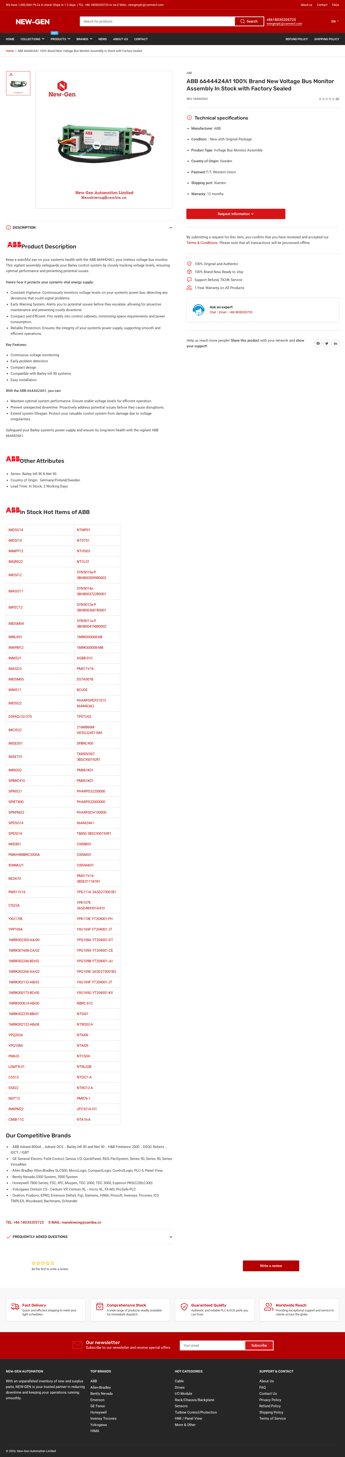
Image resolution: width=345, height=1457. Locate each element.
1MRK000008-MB (90, 647)
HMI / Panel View (188, 1418)
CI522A (14, 905)
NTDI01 (82, 1014)
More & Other (185, 1425)
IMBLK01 (15, 637)
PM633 (13, 1056)
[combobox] (172, 21)
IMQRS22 (15, 562)
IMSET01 (15, 757)
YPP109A (15, 929)
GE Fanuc (97, 1406)
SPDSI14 (15, 833)
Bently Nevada (101, 1393)
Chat (213, 312)
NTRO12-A (85, 1088)
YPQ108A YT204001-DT (95, 940)
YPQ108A (15, 1045)
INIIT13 (14, 1098)
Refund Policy (297, 39)
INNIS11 (14, 690)
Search (252, 21)
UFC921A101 (87, 1109)
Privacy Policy (270, 1400)
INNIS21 (14, 658)
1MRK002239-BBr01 (23, 1014)
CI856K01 (84, 855)
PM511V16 (85, 669)
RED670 (14, 879)
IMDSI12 (15, 575)
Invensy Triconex (103, 1418)
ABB (189, 73)
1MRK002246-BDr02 (23, 961)
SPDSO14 (15, 823)
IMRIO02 (15, 770)
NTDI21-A (84, 1077)
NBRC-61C (85, 1003)
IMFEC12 (15, 607)
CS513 (13, 1077)
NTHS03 (83, 551)
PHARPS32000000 (91, 802)
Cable (179, 1381)
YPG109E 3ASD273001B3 (96, 972)
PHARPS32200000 (91, 791)
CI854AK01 (85, 865)
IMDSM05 (16, 679)
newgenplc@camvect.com (284, 23)
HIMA (94, 1431)
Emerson (97, 1400)
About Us (120, 39)
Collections (30, 39)
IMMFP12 (15, 551)
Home (10, 39)
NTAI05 (82, 1045)
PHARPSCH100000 (91, 812)
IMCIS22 (15, 730)
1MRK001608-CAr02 (23, 950)
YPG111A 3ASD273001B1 (96, 892)
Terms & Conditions (202, 243)
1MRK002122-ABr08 (23, 1024)
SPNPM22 (16, 812)
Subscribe (259, 1345)
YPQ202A (15, 1035)
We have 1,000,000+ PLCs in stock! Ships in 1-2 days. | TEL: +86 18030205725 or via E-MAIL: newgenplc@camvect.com (85, 5)
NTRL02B (84, 1067)
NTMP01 (83, 530)
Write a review (271, 1266)
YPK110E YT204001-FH (95, 919)
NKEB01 (14, 844)
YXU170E (15, 919)
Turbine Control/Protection (196, 1412)
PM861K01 (85, 770)
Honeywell (98, 1412)
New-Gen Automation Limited (36, 1451)
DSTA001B (85, 679)
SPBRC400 (85, 743)
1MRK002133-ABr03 (23, 982)
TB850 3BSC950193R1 (94, 833)
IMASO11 (15, 591)
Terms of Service (272, 1418)
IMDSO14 (15, 530)
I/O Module (183, 1393)
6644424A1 (85, 823)
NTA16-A (84, 1119)
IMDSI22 (15, 703)
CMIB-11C (16, 1119)
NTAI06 (82, 1035)
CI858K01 (84, 844)
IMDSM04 (16, 624)
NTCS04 (83, 1056)
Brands (82, 39)
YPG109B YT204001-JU (95, 961)
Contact (322, 5)
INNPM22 (15, 1109)
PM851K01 (85, 781)
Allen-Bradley (100, 1387)
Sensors (181, 1406)
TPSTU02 (84, 717)
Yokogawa (98, 1425)
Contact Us (268, 1393)
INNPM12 (15, 647)
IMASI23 (15, 669)
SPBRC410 (16, 781)
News (103, 39)
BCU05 (82, 690)
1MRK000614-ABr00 (23, 1003)
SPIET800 (15, 802)
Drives (180, 1387)
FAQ (262, 1387)
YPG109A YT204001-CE (95, 950)
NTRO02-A (85, 1024)
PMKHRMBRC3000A (24, 855)
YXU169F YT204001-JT (94, 929)
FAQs (335, 5)
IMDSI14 (15, 540)
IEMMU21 (16, 865)
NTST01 (83, 540)
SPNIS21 (15, 791)
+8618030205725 (240, 312)
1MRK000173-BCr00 (23, 993)
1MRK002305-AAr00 (23, 940)
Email (223, 312)
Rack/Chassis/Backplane (194, 1400)
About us (306, 5)
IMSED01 (15, 743)
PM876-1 (83, 1098)
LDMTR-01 (16, 1067)
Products (58, 37)
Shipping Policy (326, 39)
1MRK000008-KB (89, 637)
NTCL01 (83, 562)
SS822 (13, 1088)
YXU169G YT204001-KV (95, 993)
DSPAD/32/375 (20, 717)
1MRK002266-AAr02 (23, 972)
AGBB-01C (85, 658)
